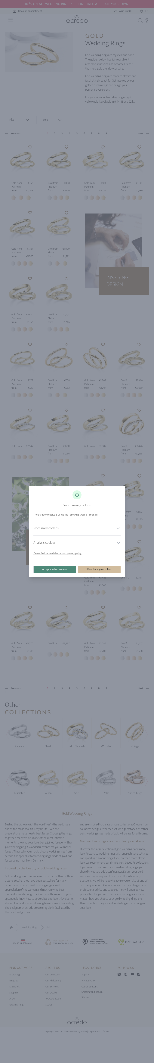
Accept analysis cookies (54, 569)
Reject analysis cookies (99, 569)
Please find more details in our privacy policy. (57, 553)
